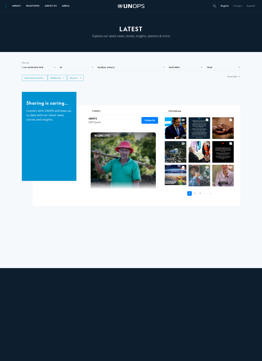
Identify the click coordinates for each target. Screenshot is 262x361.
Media (66, 6)
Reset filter (232, 76)
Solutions (33, 6)
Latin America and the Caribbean (35, 78)
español (251, 6)
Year (210, 68)
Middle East (56, 78)
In (61, 68)
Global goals (106, 68)
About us (51, 6)
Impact (16, 6)
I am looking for (32, 68)
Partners (174, 68)
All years (75, 78)
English (225, 6)
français (237, 6)
